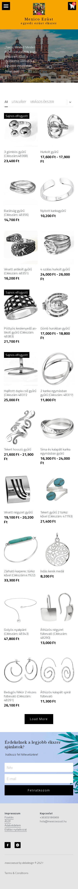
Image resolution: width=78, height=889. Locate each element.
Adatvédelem (13, 825)
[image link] (39, 8)
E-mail (11, 778)
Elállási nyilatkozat (16, 829)
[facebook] (8, 845)
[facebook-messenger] (18, 845)
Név (10, 767)
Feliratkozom (39, 790)
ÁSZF (8, 821)
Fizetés (9, 817)
